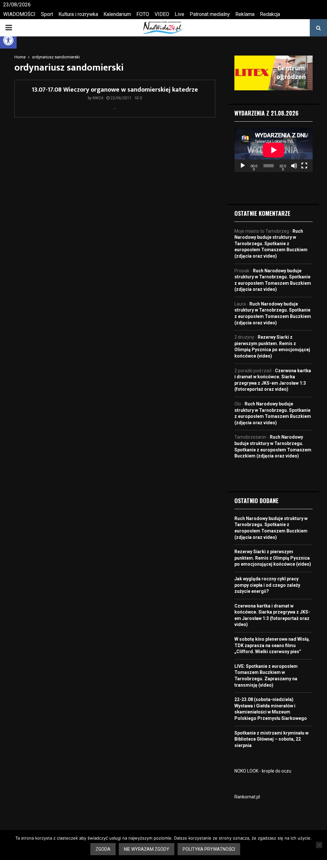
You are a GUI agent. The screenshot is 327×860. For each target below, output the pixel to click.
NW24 (98, 98)
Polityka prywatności (209, 849)
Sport (47, 14)
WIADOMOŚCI (19, 14)
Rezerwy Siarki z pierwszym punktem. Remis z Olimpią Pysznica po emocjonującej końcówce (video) (272, 558)
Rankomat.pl (247, 796)
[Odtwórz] (243, 165)
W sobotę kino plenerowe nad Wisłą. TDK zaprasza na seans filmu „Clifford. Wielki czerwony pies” (272, 645)
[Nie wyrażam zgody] (319, 845)
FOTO (142, 14)
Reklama (245, 14)
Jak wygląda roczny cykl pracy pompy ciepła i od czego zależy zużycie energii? (267, 585)
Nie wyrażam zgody (146, 849)
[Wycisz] (294, 165)
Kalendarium (117, 14)
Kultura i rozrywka (78, 14)
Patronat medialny (210, 14)
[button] (8, 40)
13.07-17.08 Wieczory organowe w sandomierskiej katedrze (115, 89)
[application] (273, 150)
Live (179, 14)
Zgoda (102, 849)
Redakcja (270, 14)
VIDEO (162, 14)
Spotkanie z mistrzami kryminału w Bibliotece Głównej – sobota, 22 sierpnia (271, 739)
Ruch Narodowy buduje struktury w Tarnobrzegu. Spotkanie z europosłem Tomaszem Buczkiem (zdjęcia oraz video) (271, 244)
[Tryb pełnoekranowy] (304, 165)
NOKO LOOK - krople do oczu (262, 770)
